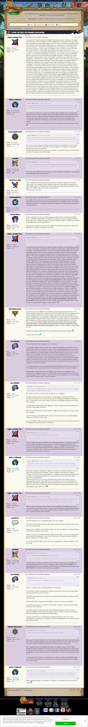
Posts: (9, 51)
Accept (65, 723)
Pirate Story (48, 702)
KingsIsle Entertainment (69, 0)
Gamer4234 (15, 518)
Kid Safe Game (55, 699)
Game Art (48, 706)
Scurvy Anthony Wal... (15, 37)
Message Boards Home (15, 28)
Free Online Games (39, 699)
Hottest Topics (51, 24)
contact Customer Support (52, 15)
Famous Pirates (64, 706)
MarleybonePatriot (15, 132)
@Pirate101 (52, 19)
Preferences (65, 719)
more (78, 102)
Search (31, 24)
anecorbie (15, 159)
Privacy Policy (40, 722)
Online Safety (55, 703)
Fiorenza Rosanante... (15, 627)
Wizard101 (80, 0)
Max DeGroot (15, 341)
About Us (39, 704)
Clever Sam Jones (15, 180)
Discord (50, 13)
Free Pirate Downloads (64, 703)
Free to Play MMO (48, 699)
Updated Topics (40, 24)
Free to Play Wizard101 (39, 703)
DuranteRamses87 (15, 309)
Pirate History (64, 704)
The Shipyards (28, 28)
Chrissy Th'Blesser (15, 100)
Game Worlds (48, 703)
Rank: (9, 48)
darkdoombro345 (15, 197)
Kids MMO (55, 704)
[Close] (85, 721)
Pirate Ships (48, 704)
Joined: (9, 50)
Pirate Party (55, 706)
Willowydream (15, 215)
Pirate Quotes (64, 707)
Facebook (57, 19)
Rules (59, 24)
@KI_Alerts (71, 19)
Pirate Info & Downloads (64, 699)
